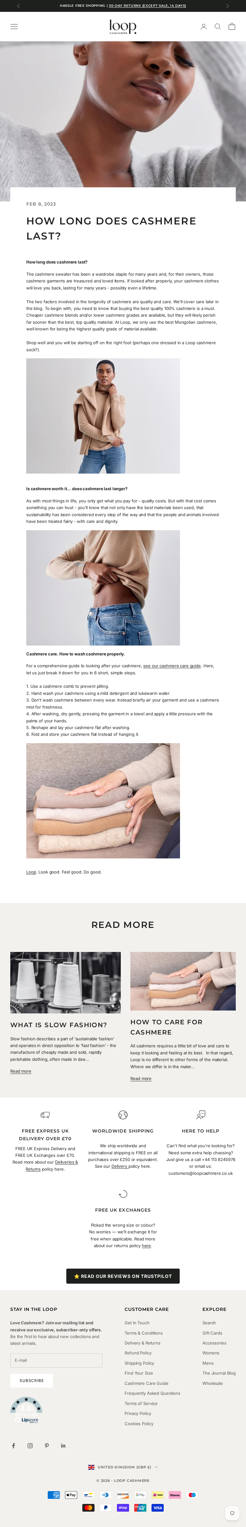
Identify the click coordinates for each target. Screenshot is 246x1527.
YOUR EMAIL (29, 779)
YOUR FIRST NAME (36, 750)
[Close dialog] (231, 685)
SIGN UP (64, 814)
